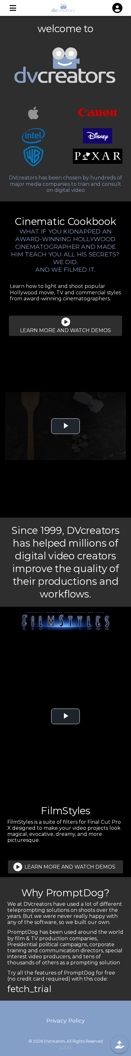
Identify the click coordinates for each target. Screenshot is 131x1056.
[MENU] (13, 8)
